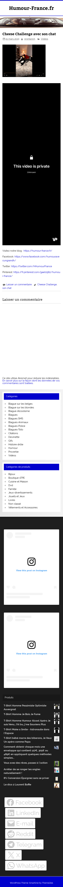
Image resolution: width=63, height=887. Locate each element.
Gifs (10, 440)
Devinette (13, 437)
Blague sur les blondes (21, 407)
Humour (13, 448)
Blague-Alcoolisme (19, 411)
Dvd (10, 485)
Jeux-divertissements (20, 492)
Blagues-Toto (15, 429)
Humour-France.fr (31, 8)
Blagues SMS (15, 418)
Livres (11, 500)
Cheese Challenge (47, 284)
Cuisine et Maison (18, 481)
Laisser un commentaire (19, 284)
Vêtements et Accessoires (22, 507)
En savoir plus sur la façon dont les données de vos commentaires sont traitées (31, 381)
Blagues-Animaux (18, 422)
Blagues (12, 414)
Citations (13, 433)
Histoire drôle (15, 444)
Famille (12, 489)
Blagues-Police (16, 426)
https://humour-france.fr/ (38, 250)
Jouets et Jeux (16, 496)
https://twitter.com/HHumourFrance (31, 266)
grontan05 (29, 39)
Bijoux (11, 474)
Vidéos (44, 39)
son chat (6, 288)
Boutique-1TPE (16, 477)
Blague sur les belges (20, 403)
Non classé (14, 503)
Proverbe (13, 451)
